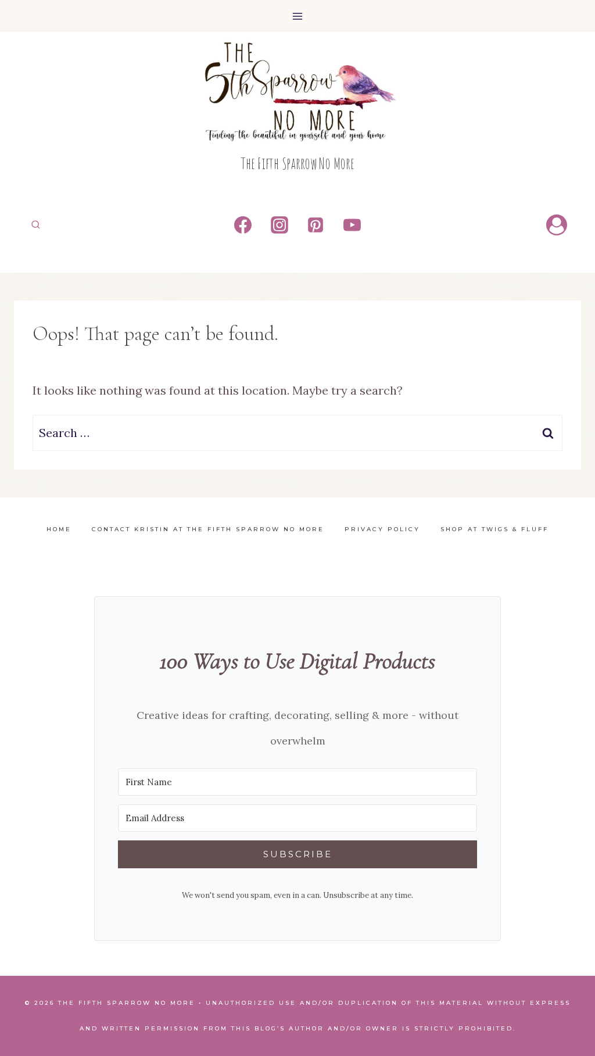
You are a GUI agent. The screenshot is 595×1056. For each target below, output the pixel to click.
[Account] (556, 224)
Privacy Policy (382, 529)
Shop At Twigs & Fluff (494, 529)
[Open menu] (298, 16)
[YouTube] (352, 224)
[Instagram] (279, 224)
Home (58, 529)
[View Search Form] (36, 224)
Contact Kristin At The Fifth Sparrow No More (208, 529)
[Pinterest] (315, 224)
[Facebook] (242, 224)
